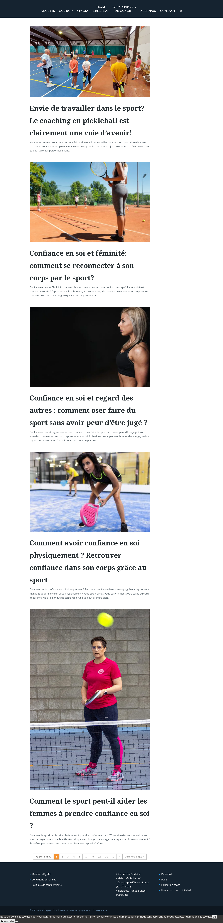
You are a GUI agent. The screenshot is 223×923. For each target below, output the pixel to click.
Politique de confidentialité (47, 885)
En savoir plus (7, 921)
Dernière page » (134, 856)
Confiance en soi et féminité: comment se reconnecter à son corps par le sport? (82, 265)
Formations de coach (122, 8)
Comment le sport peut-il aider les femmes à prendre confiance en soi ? (90, 813)
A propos (148, 10)
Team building (100, 8)
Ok (214, 916)
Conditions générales (44, 879)
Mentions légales (41, 874)
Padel (164, 879)
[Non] (16, 921)
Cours (64, 10)
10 (92, 856)
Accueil (48, 10)
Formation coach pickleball (176, 890)
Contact (168, 10)
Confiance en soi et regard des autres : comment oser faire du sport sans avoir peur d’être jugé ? (88, 410)
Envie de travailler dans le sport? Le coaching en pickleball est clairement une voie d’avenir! (87, 120)
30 (106, 856)
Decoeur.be (101, 910)
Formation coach (170, 885)
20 (99, 856)
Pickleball (166, 874)
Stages (83, 10)
